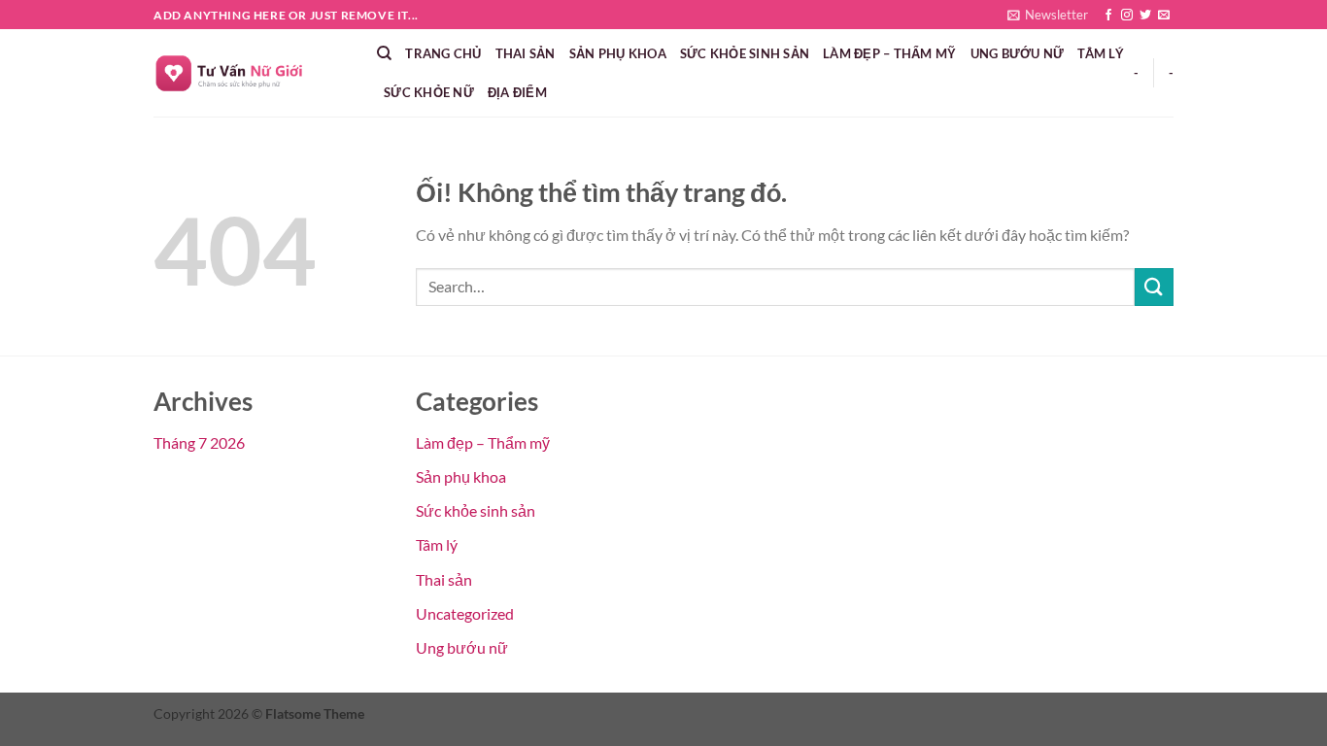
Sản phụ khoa (617, 53)
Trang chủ (443, 53)
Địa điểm (517, 92)
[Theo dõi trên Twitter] (1145, 15)
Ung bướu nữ (1017, 53)
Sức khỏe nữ (429, 92)
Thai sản (525, 53)
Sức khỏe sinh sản (744, 53)
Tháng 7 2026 (199, 442)
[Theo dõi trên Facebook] (1108, 15)
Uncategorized (465, 613)
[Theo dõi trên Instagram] (1127, 15)
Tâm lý (1100, 53)
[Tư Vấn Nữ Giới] (250, 73)
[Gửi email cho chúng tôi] (1164, 15)
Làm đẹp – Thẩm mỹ (889, 53)
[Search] (384, 53)
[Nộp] (1154, 287)
